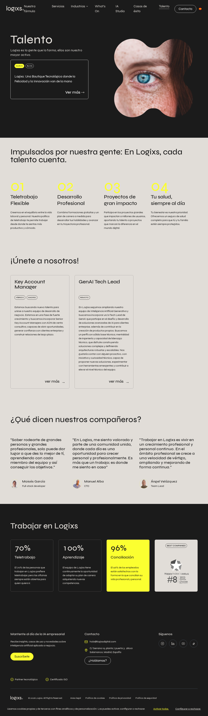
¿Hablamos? (98, 661)
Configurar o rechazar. (188, 708)
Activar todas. (161, 708)
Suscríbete (21, 656)
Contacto (185, 9)
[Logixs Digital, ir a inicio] (15, 9)
